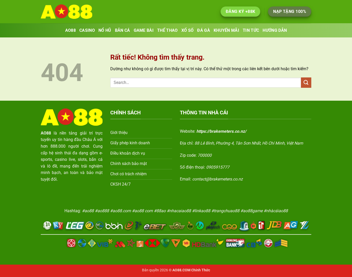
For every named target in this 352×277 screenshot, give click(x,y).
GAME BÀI (144, 30)
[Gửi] (306, 82)
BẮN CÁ (122, 30)
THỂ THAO (167, 30)
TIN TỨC (251, 30)
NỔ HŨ (104, 30)
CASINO (87, 30)
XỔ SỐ (187, 30)
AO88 (70, 30)
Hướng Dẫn (275, 30)
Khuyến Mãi (226, 30)
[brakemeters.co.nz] (66, 11)
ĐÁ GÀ (203, 30)
